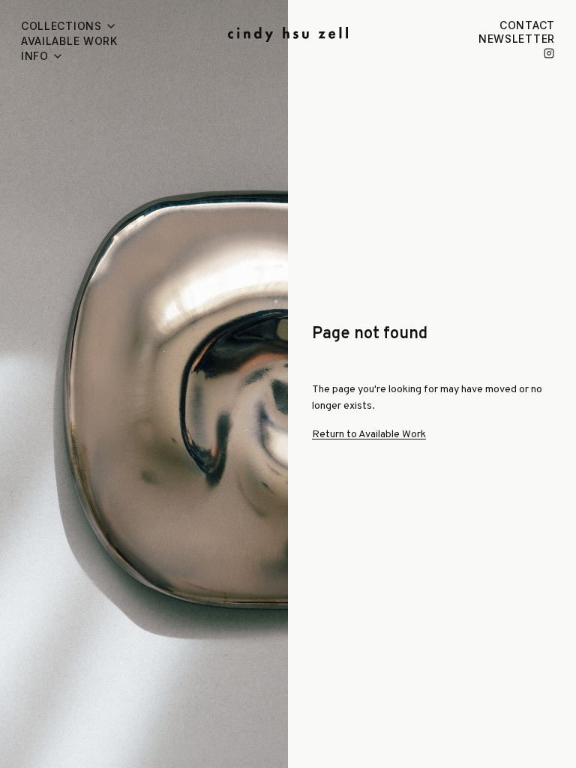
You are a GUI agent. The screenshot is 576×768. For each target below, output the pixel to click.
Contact (527, 25)
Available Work (69, 40)
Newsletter (516, 38)
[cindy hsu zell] (288, 34)
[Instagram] (549, 53)
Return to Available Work (369, 434)
